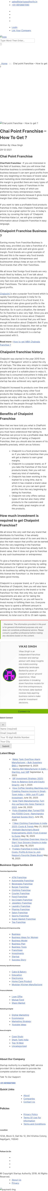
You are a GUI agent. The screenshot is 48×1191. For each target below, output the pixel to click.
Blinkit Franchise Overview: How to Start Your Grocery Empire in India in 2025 (30, 842)
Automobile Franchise (23, 880)
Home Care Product (22, 981)
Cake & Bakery (19, 971)
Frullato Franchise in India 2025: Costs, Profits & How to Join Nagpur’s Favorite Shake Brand (28, 852)
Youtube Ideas (19, 1024)
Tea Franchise (19, 922)
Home (3, 63)
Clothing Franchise (21, 890)
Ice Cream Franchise (22, 899)
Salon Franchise (20, 912)
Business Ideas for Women (25, 937)
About (26, 1095)
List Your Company (21, 30)
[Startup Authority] (3, 36)
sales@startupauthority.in (24, 1)
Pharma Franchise (21, 909)
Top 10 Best (18, 1043)
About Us (16, 1179)
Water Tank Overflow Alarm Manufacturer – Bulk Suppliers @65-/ (27, 762)
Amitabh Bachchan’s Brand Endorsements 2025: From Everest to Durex (29, 832)
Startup (15, 956)
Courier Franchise (20, 893)
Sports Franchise (20, 915)
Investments (18, 953)
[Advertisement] (24, 96)
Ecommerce (18, 1018)
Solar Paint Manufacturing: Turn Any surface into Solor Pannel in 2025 (28, 804)
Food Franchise (19, 896)
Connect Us (24, 711)
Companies (29, 1098)
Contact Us (29, 1101)
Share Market (18, 1003)
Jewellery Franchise (22, 903)
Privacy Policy (30, 1114)
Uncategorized (19, 1046)
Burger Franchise (20, 887)
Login (14, 27)
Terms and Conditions (34, 1124)
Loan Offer (17, 996)
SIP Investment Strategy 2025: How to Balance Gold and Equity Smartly (28, 781)
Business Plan (18, 943)
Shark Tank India (20, 1039)
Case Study (17, 1036)
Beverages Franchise (22, 883)
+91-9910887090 (20, 4)
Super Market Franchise (24, 919)
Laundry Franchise (21, 906)
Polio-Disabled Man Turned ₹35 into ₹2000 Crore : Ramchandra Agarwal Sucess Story (28, 813)
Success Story (19, 959)
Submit (5, 746)
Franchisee (17, 950)
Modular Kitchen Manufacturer (27, 984)
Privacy (15, 1183)
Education (17, 975)
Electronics (17, 978)
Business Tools (19, 947)
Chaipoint (5, 293)
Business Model (19, 940)
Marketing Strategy (21, 1021)
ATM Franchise (19, 877)
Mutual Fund (18, 999)
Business (16, 934)
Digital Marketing (20, 1015)
